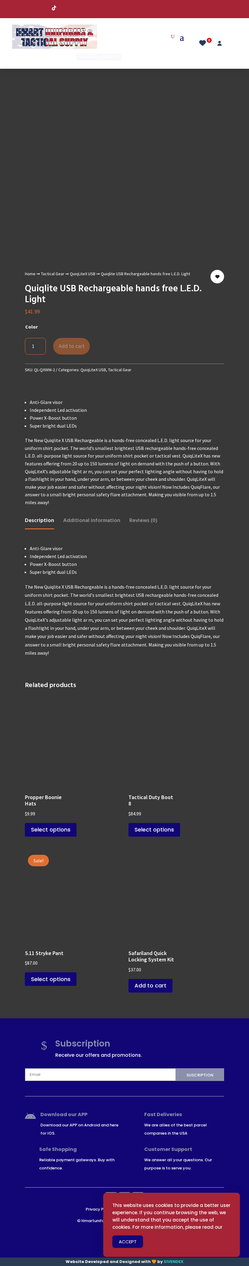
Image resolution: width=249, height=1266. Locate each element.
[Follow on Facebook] (30, 8)
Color (31, 327)
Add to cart (71, 345)
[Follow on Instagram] (42, 8)
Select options (50, 829)
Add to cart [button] (150, 985)
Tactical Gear (52, 273)
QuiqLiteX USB (82, 273)
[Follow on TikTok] (54, 8)
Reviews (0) (143, 520)
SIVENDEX (173, 1261)
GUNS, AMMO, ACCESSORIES (99, 57)
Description (39, 520)
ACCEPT (128, 1241)
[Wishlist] (204, 42)
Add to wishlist (217, 276)
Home (30, 273)
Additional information (91, 520)
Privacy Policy (99, 1209)
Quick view (114, 705)
